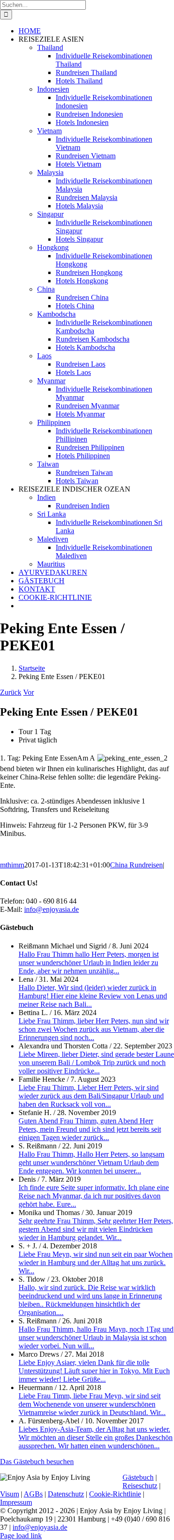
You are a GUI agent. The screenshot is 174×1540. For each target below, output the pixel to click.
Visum (9, 1494)
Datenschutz (66, 1494)
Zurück (10, 692)
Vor (28, 692)
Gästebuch (138, 1477)
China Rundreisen (136, 865)
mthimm (12, 865)
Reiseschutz (139, 1486)
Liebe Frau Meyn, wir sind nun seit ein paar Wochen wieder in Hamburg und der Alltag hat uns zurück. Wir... (96, 1262)
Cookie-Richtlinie (115, 1494)
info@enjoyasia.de (51, 909)
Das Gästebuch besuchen (37, 1461)
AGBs (33, 1494)
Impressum (16, 1502)
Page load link (21, 1536)
